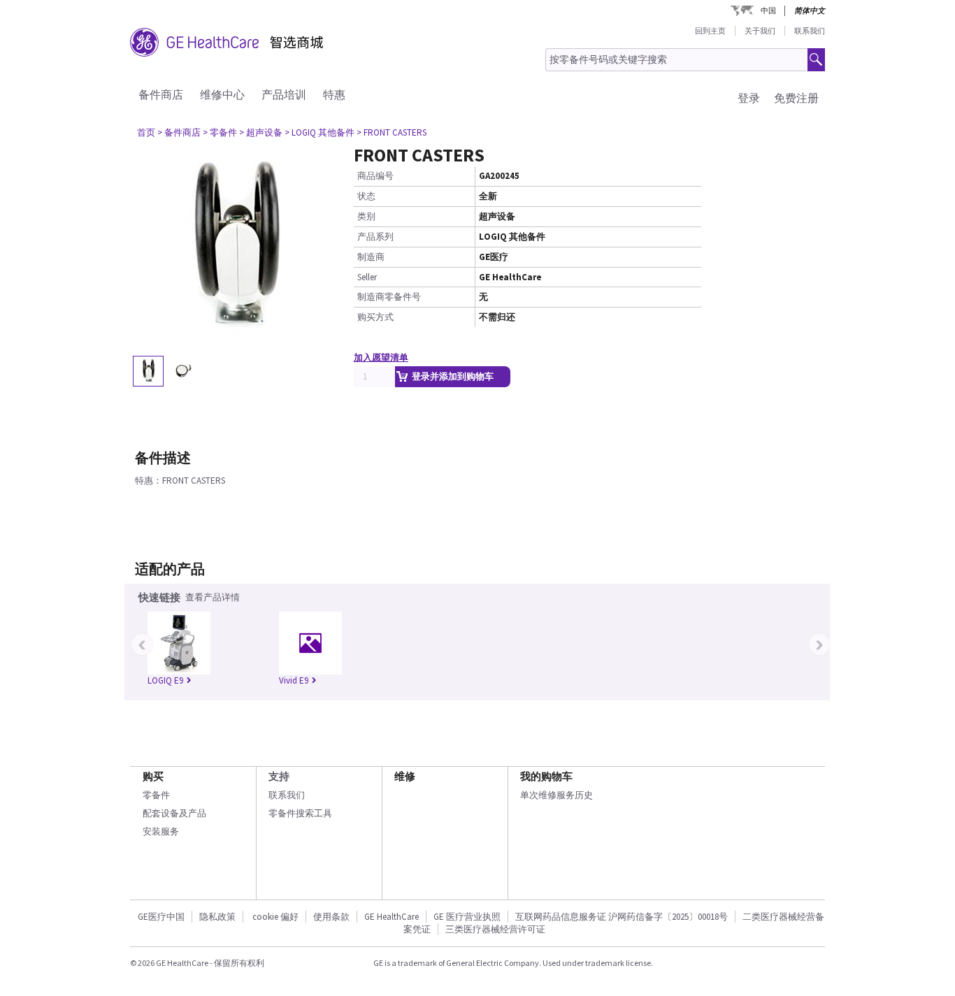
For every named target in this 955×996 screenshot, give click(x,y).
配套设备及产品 (174, 813)
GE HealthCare (391, 917)
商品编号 (375, 176)
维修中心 (222, 94)
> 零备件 (220, 132)
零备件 (156, 795)
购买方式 (375, 317)
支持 (278, 776)
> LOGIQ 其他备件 (319, 132)
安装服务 (161, 831)
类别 (366, 216)
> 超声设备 (260, 132)
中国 (768, 10)
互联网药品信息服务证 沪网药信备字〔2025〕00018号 (621, 917)
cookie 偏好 (275, 917)
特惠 (334, 94)
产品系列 (375, 237)
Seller (367, 277)
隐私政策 (217, 917)
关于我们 (760, 31)
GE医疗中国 (161, 917)
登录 (749, 98)
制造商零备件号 (389, 297)
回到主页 (710, 31)
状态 (366, 196)
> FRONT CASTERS (391, 132)
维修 (404, 776)
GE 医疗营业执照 (467, 917)
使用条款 (331, 917)
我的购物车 (546, 776)
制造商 (371, 257)
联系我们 (809, 31)
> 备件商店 (179, 132)
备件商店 (160, 94)
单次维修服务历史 (556, 795)
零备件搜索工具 (300, 813)
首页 (146, 132)
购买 (153, 776)
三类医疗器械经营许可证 (495, 929)
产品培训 (283, 94)
